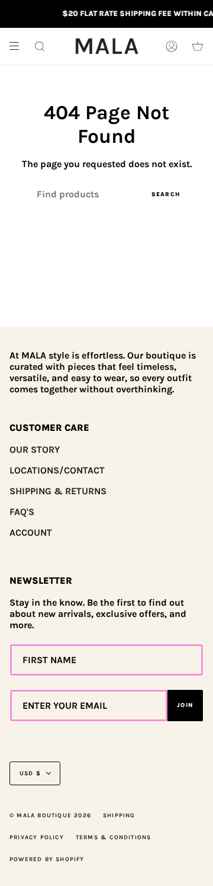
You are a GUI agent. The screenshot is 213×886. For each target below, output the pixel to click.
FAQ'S (21, 511)
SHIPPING (119, 815)
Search (165, 194)
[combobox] (106, 194)
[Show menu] (18, 46)
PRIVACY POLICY (36, 837)
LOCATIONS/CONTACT (57, 470)
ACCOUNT (30, 532)
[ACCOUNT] (172, 46)
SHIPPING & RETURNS (57, 491)
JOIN (185, 705)
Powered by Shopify (47, 859)
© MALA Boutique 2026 (50, 815)
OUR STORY (34, 449)
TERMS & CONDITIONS (113, 837)
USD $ (30, 773)
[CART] (198, 46)
